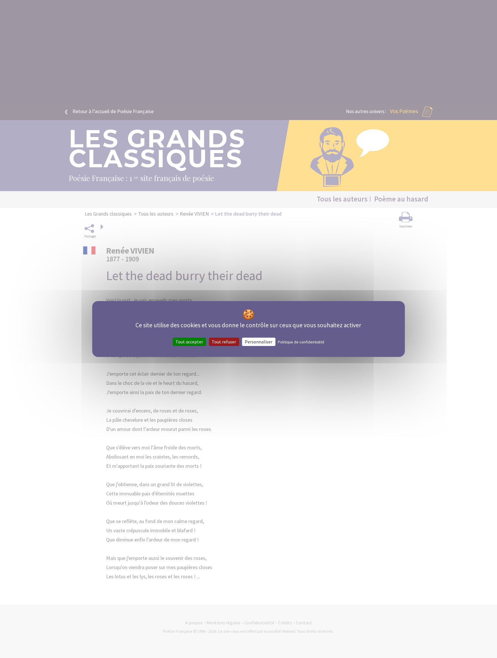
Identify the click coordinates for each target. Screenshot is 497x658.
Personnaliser (258, 342)
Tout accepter (189, 342)
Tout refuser (224, 342)
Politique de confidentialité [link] (301, 342)
